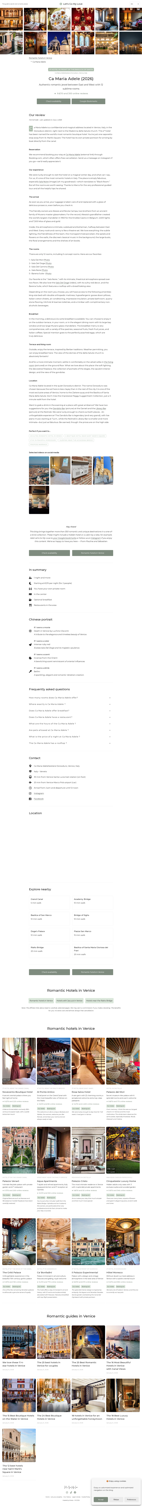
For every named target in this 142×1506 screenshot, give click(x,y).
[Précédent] (74, 753)
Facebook (39, 799)
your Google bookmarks (64, 538)
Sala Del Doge (62, 283)
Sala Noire (44, 182)
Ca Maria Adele (73, 154)
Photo (47, 260)
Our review (6, 1106)
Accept (100, 1500)
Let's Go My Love (73, 4)
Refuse (116, 1500)
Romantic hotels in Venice (92, 553)
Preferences (131, 1500)
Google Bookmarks (88, 101)
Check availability (53, 101)
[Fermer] (68, 756)
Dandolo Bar (59, 408)
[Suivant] (68, 753)
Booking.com (17, 1106)
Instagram (96, 538)
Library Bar (101, 408)
